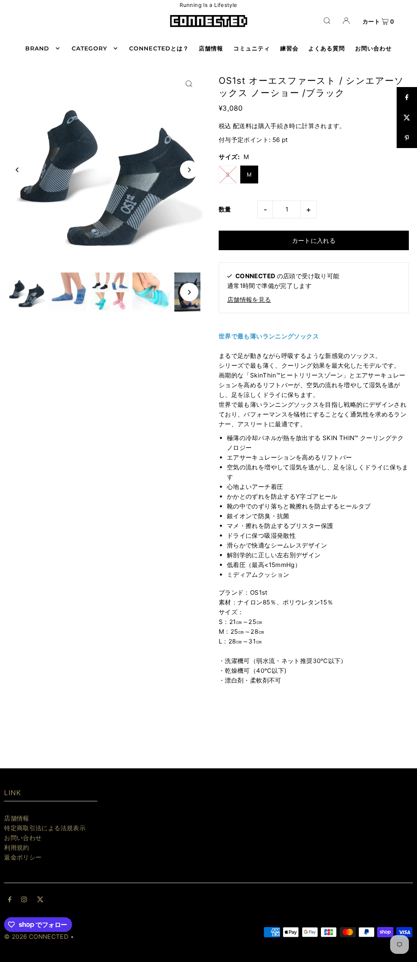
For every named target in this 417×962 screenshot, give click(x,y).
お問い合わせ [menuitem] (373, 48)
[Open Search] (327, 20)
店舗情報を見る (249, 299)
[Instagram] (24, 900)
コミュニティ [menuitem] (251, 48)
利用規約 (16, 847)
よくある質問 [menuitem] (326, 48)
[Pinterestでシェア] (407, 138)
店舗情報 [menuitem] (211, 48)
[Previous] (17, 170)
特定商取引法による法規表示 (45, 828)
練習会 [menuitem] (289, 48)
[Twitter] (40, 900)
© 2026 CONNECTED (36, 936)
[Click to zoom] (189, 84)
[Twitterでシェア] (407, 117)
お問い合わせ (23, 838)
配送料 (242, 126)
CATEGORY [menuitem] (89, 48)
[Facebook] (9, 900)
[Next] (189, 170)
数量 (225, 209)
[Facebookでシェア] (407, 97)
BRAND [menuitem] (37, 48)
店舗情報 (16, 818)
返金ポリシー (23, 857)
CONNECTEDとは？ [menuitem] (159, 48)
